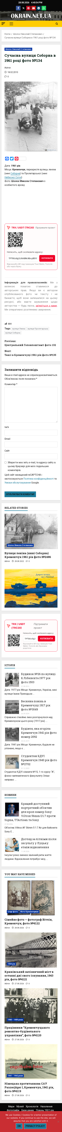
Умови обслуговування (18, 482)
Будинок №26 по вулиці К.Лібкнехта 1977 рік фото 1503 (38, 678)
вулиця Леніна (18, 329)
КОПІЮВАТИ (47, 258)
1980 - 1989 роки (15, 1020)
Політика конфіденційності (38, 478)
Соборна (15, 173)
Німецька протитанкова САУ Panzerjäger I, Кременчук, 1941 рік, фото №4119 (29, 1087)
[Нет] (58, 1121)
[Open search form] (57, 24)
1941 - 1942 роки (15, 1076)
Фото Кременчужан (29, 912)
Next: (30, 352)
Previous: (30, 343)
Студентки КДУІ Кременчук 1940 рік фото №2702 (39, 760)
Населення (46, 1106)
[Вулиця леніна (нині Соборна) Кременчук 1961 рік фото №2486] (31, 531)
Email (7, 438)
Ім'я (7, 427)
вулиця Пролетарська (38, 329)
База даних (27, 1110)
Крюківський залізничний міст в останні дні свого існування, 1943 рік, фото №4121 (29, 975)
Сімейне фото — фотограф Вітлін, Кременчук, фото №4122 (28, 921)
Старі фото (13, 912)
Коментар (11, 384)
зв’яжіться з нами (46, 305)
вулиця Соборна (12, 333)
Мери (11, 1106)
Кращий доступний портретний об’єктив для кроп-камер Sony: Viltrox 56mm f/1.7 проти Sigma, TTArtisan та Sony (30, 812)
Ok (19, 1126)
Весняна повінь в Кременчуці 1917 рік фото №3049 (35, 705)
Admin (8, 68)
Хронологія (32, 1106)
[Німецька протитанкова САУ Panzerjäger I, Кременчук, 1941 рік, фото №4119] (31, 1061)
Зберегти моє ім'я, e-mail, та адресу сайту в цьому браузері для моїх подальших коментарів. (32, 466)
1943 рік (11, 964)
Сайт (7, 450)
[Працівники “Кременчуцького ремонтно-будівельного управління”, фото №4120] (31, 1006)
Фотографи (13, 1110)
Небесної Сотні (13, 177)
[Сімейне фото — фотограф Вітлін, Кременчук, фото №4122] (31, 898)
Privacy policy (35, 1126)
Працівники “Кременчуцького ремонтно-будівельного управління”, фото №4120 (27, 1031)
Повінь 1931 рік (45, 1110)
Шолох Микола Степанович (20, 545)
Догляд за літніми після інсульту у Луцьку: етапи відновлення (38, 843)
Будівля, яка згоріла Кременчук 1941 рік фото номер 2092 (39, 733)
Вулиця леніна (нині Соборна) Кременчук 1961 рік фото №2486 (28, 555)
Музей (20, 1106)
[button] (3, 23)
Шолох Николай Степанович (18, 49)
